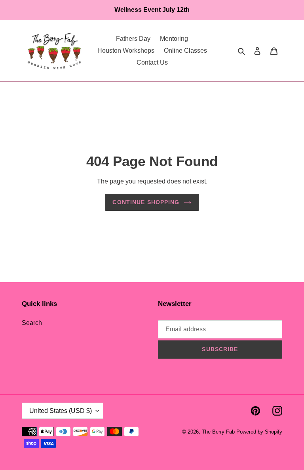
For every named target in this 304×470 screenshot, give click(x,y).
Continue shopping (145, 202)
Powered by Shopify (259, 432)
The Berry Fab (218, 432)
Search (32, 322)
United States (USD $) (60, 410)
